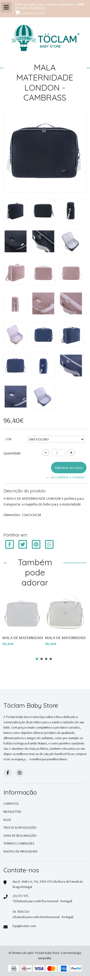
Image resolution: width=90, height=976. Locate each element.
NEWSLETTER (12, 812)
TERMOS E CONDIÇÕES (18, 843)
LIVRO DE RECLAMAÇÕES (20, 835)
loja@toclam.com (24, 926)
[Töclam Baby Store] (45, 38)
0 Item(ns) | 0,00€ (33, 13)
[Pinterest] (36, 544)
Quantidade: (12, 453)
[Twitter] (23, 544)
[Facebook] (9, 544)
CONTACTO (11, 803)
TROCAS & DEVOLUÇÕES (20, 827)
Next (77, 602)
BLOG (7, 820)
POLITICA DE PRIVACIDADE (20, 851)
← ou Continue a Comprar (65, 477)
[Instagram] (19, 773)
